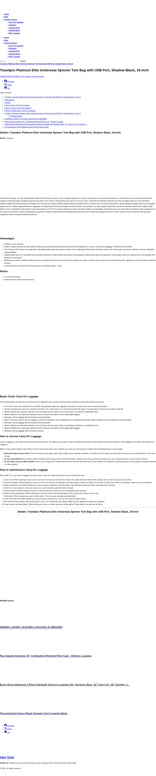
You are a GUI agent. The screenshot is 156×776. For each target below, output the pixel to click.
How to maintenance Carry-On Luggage (20, 111)
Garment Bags (14, 30)
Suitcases (12, 25)
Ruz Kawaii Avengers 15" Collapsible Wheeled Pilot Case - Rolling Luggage (33, 122)
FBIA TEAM (12, 76)
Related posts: (15, 116)
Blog (6, 17)
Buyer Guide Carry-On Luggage (17, 105)
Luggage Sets (14, 28)
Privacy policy (74, 773)
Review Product (10, 20)
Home (6, 14)
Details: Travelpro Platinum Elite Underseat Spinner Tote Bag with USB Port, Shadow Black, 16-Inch (42, 97)
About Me (83, 773)
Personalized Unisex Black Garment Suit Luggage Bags (26, 127)
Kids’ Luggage (14, 33)
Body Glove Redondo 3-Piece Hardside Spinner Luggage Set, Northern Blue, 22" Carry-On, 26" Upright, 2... (45, 124)
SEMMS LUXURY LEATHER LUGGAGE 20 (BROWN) (25, 119)
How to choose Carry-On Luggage (17, 108)
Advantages (9, 100)
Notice (7, 103)
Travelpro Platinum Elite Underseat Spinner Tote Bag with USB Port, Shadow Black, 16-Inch (36, 64)
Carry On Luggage (15, 22)
